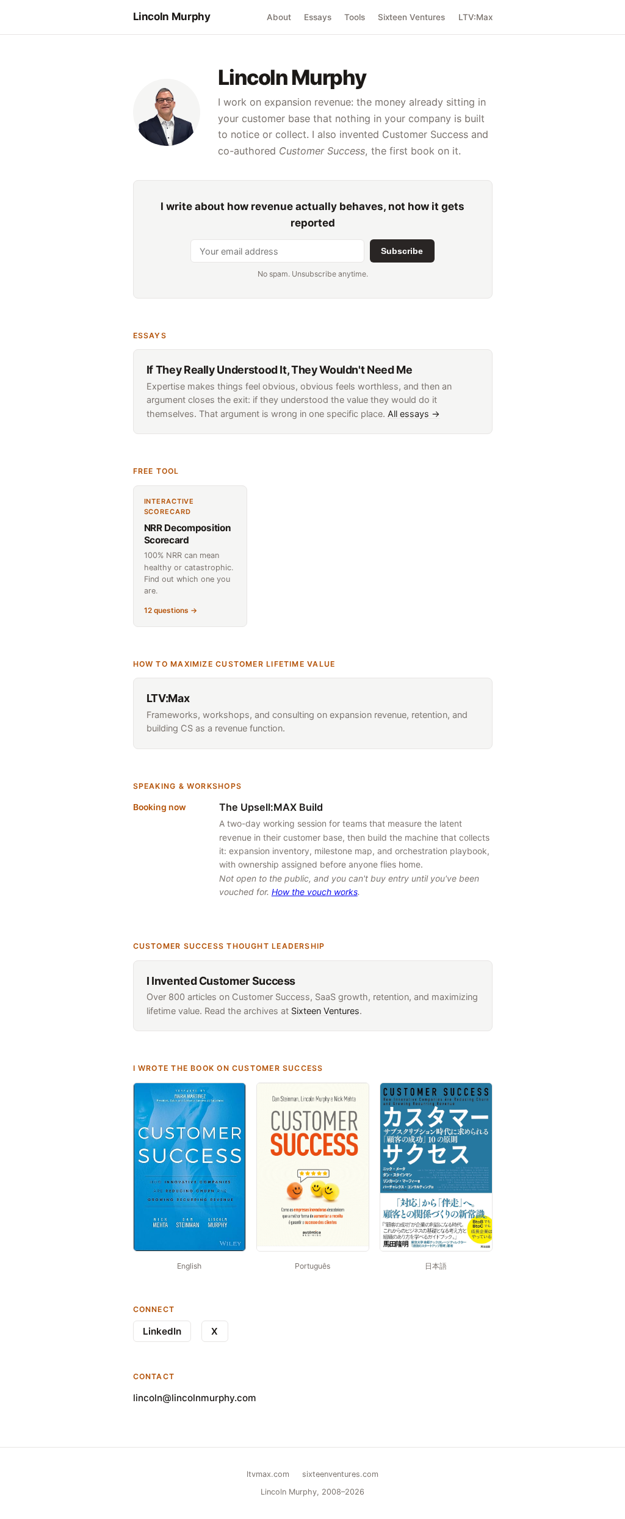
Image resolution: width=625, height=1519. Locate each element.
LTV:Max (475, 17)
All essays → (414, 413)
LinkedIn (162, 1331)
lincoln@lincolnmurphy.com (194, 1398)
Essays (317, 17)
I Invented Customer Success (220, 980)
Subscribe (402, 251)
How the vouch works (315, 891)
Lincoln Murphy (172, 16)
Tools (354, 17)
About (279, 17)
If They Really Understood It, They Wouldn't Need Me (279, 369)
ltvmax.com (268, 1474)
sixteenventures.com (340, 1474)
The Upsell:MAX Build (271, 807)
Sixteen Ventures (411, 17)
